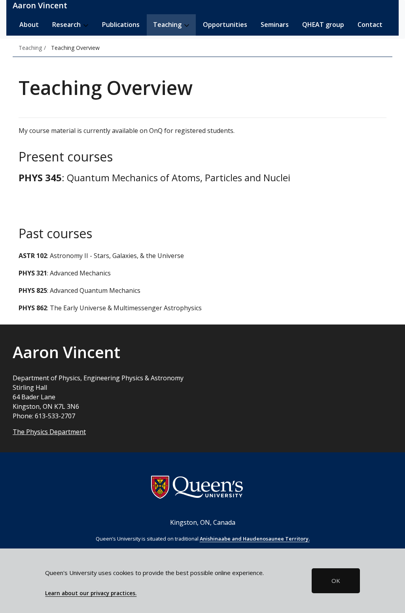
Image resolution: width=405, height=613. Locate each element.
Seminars (275, 24)
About (29, 24)
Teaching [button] (168, 24)
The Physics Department (49, 431)
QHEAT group (323, 24)
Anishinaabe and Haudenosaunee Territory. (255, 538)
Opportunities (225, 24)
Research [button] (67, 24)
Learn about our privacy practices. (90, 593)
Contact (370, 24)
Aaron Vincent (40, 5)
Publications (121, 24)
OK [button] (335, 581)
